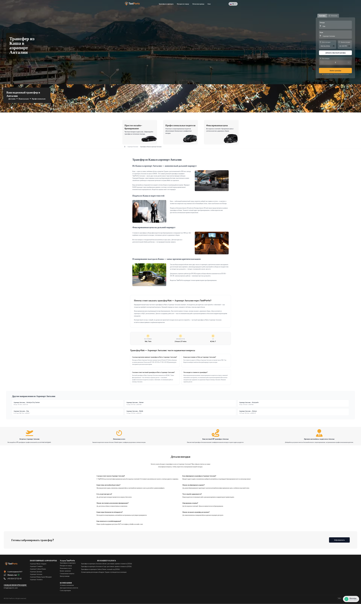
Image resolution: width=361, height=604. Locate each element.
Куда (321, 32)
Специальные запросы (67, 573)
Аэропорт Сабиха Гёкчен (38, 569)
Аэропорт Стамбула (36, 566)
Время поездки (345, 42)
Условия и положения (67, 585)
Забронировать (339, 540)
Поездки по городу (183, 4)
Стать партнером (65, 590)
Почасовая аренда (198, 4)
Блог (209, 4)
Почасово (334, 16)
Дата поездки (326, 42)
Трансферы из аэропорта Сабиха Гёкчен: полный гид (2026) (100, 569)
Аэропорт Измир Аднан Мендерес (41, 577)
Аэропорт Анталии (36, 574)
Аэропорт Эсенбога (36, 579)
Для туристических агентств (69, 588)
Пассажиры (325, 58)
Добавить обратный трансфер (335, 53)
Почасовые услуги (66, 568)
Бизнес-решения (65, 571)
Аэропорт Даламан (36, 572)
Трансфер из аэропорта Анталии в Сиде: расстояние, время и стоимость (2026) (106, 566)
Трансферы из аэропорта (67, 563)
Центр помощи (64, 576)
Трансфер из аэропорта (166, 4)
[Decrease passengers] (322, 62)
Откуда (322, 22)
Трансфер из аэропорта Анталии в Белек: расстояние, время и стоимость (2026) (106, 564)
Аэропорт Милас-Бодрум (38, 564)
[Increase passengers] (348, 62)
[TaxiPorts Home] (11, 563)
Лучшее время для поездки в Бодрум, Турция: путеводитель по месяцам (103, 572)
